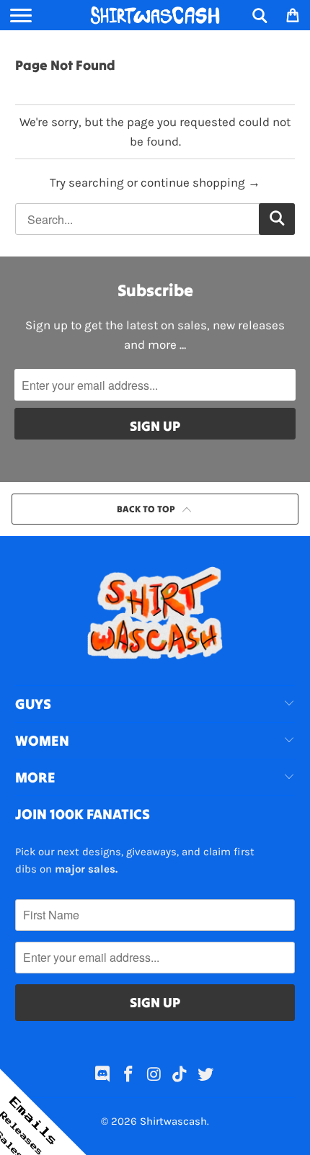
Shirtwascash (173, 1121)
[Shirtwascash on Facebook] (128, 1076)
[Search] (260, 15)
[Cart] (292, 15)
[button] (43, 1112)
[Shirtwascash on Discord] (103, 1076)
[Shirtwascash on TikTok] (180, 1076)
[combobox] (155, 219)
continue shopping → (200, 182)
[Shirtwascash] (155, 15)
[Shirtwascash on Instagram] (154, 1076)
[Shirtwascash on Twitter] (206, 1076)
